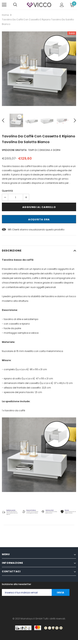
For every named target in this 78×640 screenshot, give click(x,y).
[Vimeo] (63, 605)
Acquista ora (39, 219)
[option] (39, 68)
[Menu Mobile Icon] (4, 4)
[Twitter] (10, 605)
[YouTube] (56, 605)
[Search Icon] (15, 5)
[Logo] (39, 5)
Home (5, 15)
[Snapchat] (48, 605)
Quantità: (7, 190)
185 (10, 229)
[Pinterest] (33, 605)
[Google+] (18, 605)
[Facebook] (3, 605)
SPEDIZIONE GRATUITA (14, 150)
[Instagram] (25, 605)
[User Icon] (62, 5)
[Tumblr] (41, 605)
